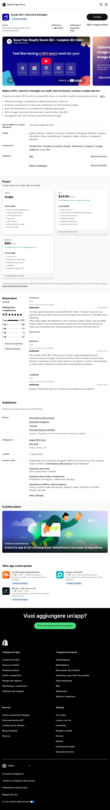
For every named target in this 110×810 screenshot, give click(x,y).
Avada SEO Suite (37, 440)
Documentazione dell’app (42, 430)
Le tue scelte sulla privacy (15, 801)
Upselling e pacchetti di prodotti (72, 675)
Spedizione (61, 691)
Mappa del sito (9, 794)
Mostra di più (34, 332)
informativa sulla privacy (59, 463)
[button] (28, 578)
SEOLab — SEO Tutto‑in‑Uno (23, 588)
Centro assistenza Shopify (16, 715)
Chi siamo (61, 715)
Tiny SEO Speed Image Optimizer (25, 572)
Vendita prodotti (10, 670)
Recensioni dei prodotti (68, 670)
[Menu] (106, 4)
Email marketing (64, 680)
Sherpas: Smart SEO (73, 572)
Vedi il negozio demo (97, 24)
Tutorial (33, 426)
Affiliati (59, 741)
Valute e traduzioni (65, 696)
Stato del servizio (65, 752)
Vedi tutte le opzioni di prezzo (15, 286)
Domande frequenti (39, 422)
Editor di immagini (38, 165)
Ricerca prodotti (10, 665)
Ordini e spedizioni (11, 675)
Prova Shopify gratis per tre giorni (55, 625)
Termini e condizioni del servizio (18, 780)
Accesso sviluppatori (13, 774)
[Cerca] (101, 4)
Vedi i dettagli (36, 495)
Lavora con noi (63, 720)
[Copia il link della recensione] (40, 298)
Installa (97, 17)
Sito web (33, 444)
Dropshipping (62, 659)
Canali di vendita (11, 659)
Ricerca (6, 736)
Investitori (61, 725)
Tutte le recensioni (12, 349)
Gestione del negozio (13, 691)
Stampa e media (64, 730)
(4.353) (60, 28)
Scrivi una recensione (14, 344)
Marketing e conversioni (14, 686)
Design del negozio (12, 680)
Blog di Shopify (9, 730)
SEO (31, 156)
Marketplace (62, 665)
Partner (60, 736)
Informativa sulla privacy (42, 418)
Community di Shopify (13, 725)
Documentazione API (12, 720)
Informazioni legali (65, 746)
